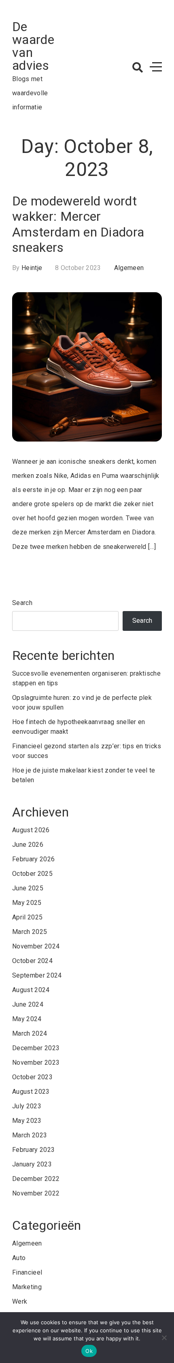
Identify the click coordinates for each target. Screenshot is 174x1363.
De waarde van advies (33, 46)
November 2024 (35, 946)
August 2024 (31, 990)
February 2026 (33, 859)
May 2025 (27, 903)
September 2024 (37, 975)
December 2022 (35, 1179)
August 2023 (31, 1091)
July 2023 (26, 1106)
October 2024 (32, 961)
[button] (137, 67)
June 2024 (27, 1004)
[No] (164, 1338)
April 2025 (27, 917)
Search (22, 603)
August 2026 (31, 830)
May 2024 (27, 1019)
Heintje (31, 268)
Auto (18, 1258)
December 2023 (35, 1048)
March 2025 (29, 932)
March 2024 (29, 1033)
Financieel (27, 1272)
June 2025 (27, 888)
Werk (19, 1301)
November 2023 (35, 1062)
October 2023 (32, 1077)
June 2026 (27, 844)
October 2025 (32, 873)
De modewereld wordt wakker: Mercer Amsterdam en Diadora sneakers (78, 224)
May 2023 (27, 1120)
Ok (89, 1351)
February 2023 (33, 1150)
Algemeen (129, 268)
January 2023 (32, 1164)
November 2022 (35, 1193)
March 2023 (29, 1135)
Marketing (27, 1287)
